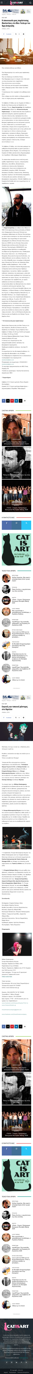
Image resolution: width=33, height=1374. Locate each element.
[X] (8, 401)
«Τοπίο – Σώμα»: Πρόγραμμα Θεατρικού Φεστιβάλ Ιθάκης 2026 (16, 509)
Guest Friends (16, 608)
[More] (23, 34)
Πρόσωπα (16, 472)
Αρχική (4, 14)
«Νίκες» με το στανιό (18, 680)
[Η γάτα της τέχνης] (16, 2)
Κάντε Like (7, 521)
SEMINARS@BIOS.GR (8, 360)
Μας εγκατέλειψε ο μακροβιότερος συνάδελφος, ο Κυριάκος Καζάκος (21, 612)
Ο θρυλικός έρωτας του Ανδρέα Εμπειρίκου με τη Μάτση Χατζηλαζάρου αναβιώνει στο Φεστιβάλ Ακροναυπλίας (19, 657)
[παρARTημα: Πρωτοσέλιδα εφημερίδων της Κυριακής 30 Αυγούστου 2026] (6, 622)
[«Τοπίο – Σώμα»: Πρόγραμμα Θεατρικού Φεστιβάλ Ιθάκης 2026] (16, 496)
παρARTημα (15, 619)
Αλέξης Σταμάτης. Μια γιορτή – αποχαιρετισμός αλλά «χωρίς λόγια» (16, 443)
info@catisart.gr (23, 1358)
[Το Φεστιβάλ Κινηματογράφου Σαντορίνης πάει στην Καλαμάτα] (6, 644)
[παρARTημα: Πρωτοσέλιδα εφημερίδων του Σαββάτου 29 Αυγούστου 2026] (6, 668)
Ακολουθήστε (17, 521)
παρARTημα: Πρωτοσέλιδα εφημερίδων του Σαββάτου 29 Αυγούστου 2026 (21, 668)
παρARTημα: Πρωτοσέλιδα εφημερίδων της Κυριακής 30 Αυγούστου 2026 (21, 623)
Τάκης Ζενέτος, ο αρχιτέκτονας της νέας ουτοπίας (16, 476)
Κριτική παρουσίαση (17, 629)
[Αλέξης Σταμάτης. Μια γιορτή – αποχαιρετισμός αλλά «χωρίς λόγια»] (16, 430)
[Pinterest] (12, 401)
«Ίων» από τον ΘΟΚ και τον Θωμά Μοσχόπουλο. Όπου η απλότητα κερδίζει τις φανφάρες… (21, 634)
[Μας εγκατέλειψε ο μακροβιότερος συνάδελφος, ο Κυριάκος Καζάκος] (6, 611)
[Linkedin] (16, 401)
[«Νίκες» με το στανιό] (6, 679)
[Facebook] (4, 401)
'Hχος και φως (15, 641)
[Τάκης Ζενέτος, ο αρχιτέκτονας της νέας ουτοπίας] (16, 463)
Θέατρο (9, 14)
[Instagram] (11, 1362)
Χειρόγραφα (16, 439)
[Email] (20, 401)
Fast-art (14, 14)
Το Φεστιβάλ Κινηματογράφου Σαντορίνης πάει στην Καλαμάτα (21, 645)
